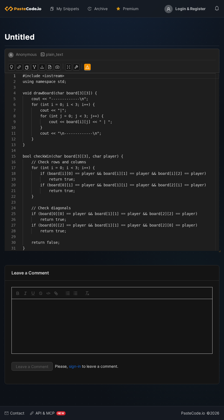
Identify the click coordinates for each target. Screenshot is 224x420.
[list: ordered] (68, 293)
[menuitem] (25, 9)
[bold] (18, 293)
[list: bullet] (75, 293)
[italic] (25, 293)
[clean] (87, 293)
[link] (56, 293)
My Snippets (68, 8)
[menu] (112, 9)
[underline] (33, 293)
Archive (101, 8)
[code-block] (48, 293)
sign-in (75, 366)
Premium (130, 8)
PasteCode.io (193, 413)
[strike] (41, 293)
